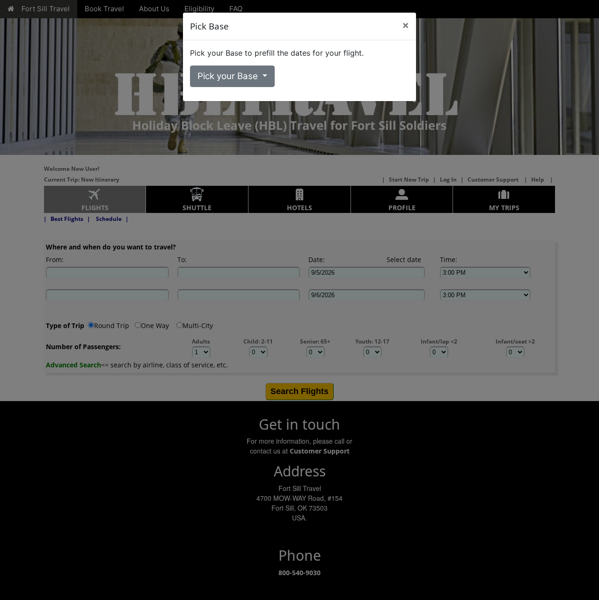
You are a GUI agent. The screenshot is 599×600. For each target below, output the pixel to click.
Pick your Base (228, 76)
